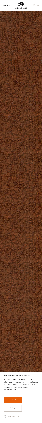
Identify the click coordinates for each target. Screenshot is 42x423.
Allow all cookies (13, 400)
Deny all (13, 408)
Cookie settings (13, 416)
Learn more (7, 393)
